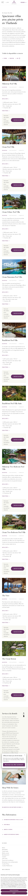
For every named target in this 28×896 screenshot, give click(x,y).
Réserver (23, 2)
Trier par (12, 58)
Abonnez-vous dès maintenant (14, 765)
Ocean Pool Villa (8, 147)
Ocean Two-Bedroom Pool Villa (13, 532)
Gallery (23, 78)
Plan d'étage (5, 110)
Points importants (13, 87)
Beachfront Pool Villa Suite (12, 403)
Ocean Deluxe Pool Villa (11, 212)
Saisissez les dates (17, 120)
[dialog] (14, 761)
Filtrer (5, 58)
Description (4, 87)
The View (5, 596)
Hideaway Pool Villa (9, 84)
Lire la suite (5, 99)
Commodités (21, 87)
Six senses (14, 2)
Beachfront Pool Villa (9, 340)
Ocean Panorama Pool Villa (12, 277)
